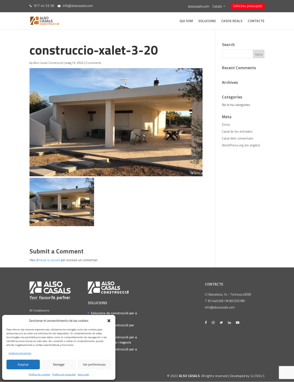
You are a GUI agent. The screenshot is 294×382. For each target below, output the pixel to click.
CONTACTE (256, 21)
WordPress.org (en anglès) (241, 145)
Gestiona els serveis (20, 353)
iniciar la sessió (49, 259)
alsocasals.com (198, 6)
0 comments (93, 62)
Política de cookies (39, 374)
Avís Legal (83, 374)
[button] (109, 321)
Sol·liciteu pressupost (247, 5)
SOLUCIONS (207, 21)
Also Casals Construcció (48, 62)
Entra (226, 124)
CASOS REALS (231, 21)
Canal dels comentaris (237, 138)
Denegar (59, 364)
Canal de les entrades (237, 131)
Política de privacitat (64, 374)
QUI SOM (186, 21)
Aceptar (23, 364)
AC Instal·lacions (39, 310)
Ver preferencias (94, 364)
